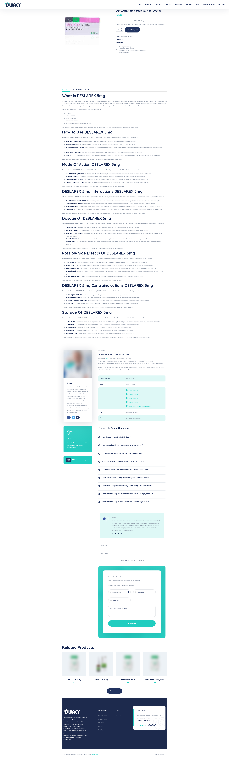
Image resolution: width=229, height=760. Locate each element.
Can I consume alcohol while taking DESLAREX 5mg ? (123, 453)
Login (197, 4)
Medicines (148, 4)
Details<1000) (77, 90)
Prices (158, 4)
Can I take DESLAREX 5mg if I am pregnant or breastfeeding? (126, 478)
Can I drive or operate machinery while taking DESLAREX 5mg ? (127, 486)
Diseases (100, 726)
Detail (87, 90)
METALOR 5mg (74, 679)
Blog (223, 4)
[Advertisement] (114, 67)
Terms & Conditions (159, 754)
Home (139, 4)
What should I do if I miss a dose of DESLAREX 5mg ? (123, 461)
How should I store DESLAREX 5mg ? (116, 437)
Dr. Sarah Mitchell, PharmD (127, 48)
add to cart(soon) (132, 30)
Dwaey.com (94, 754)
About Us (118, 716)
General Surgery (103, 719)
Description (66, 90)
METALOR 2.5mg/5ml (154, 679)
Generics (168, 4)
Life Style (101, 722)
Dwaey (70, 383)
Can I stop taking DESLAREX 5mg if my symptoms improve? (125, 469)
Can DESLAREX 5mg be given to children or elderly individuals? (126, 502)
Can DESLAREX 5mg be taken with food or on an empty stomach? (128, 494)
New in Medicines (103, 716)
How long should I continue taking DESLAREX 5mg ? (122, 445)
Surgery (100, 729)
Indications (178, 4)
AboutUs (189, 4)
